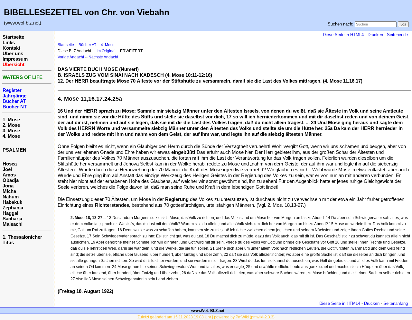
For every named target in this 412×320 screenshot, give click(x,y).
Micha (9, 191)
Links (9, 42)
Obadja (11, 180)
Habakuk (12, 202)
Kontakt (11, 48)
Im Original (106, 51)
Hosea (10, 163)
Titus (8, 242)
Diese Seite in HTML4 (343, 34)
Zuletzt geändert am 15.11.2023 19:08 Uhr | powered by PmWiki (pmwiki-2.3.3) (206, 317)
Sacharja (12, 218)
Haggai (10, 213)
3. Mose (11, 130)
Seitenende (397, 34)
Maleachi (13, 224)
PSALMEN (14, 150)
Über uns (13, 53)
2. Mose (11, 125)
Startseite (13, 37)
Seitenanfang (395, 303)
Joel (7, 169)
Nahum (11, 196)
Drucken (375, 34)
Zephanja (13, 207)
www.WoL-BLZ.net (207, 310)
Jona (8, 185)
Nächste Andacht (103, 57)
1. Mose (11, 119)
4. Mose (11, 136)
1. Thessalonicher (22, 237)
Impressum (15, 59)
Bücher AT (87, 45)
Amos (9, 174)
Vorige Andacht (71, 57)
